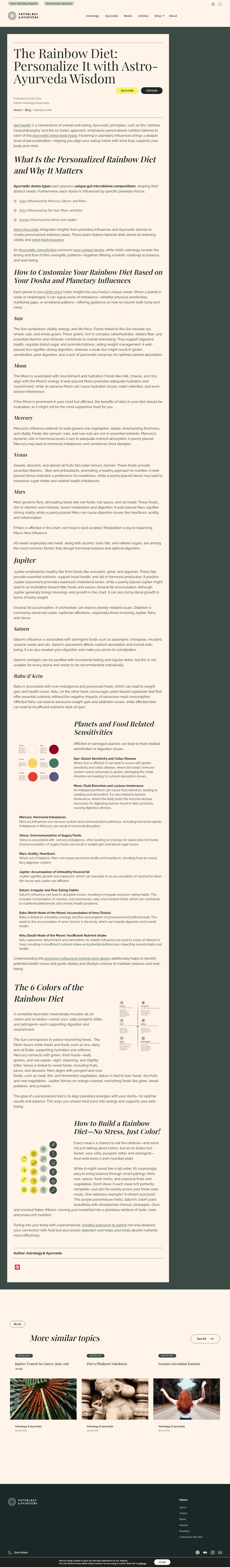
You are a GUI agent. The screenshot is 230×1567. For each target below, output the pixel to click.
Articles (143, 15)
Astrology (92, 15)
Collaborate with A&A (190, 1537)
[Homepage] (23, 16)
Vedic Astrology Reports (23, 3)
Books (128, 15)
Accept (162, 1562)
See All (201, 1338)
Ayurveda (111, 15)
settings (142, 1563)
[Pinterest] (17, 1267)
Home (18, 110)
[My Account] (213, 4)
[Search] (220, 4)
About (173, 15)
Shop (157, 15)
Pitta (22, 210)
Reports (183, 1525)
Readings (184, 1531)
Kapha (24, 220)
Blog (28, 110)
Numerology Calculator (59, 3)
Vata (22, 201)
